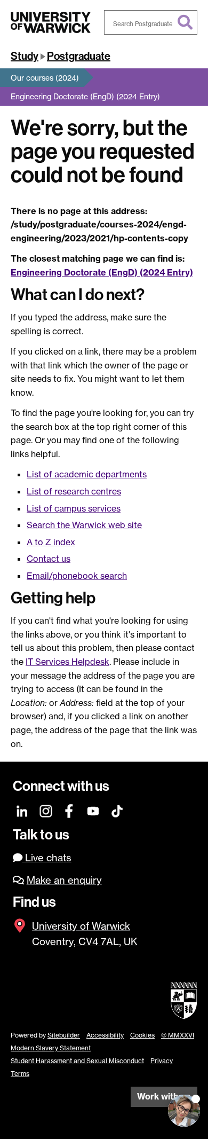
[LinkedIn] (23, 810)
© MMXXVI (177, 1035)
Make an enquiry (64, 880)
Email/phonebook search (77, 575)
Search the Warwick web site (84, 525)
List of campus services (74, 508)
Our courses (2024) (45, 77)
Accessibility (105, 1035)
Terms (20, 1074)
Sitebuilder (63, 1035)
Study (24, 56)
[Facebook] (69, 810)
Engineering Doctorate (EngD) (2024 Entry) (85, 96)
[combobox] (150, 22)
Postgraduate (78, 56)
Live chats (46, 858)
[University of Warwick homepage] (50, 22)
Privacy (161, 1061)
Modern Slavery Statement (51, 1048)
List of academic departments (87, 474)
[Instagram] (46, 810)
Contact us (48, 558)
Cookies (142, 1035)
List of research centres (74, 491)
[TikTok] (117, 810)
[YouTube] (93, 810)
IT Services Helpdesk (67, 661)
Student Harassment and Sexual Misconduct (77, 1061)
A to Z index (51, 542)
